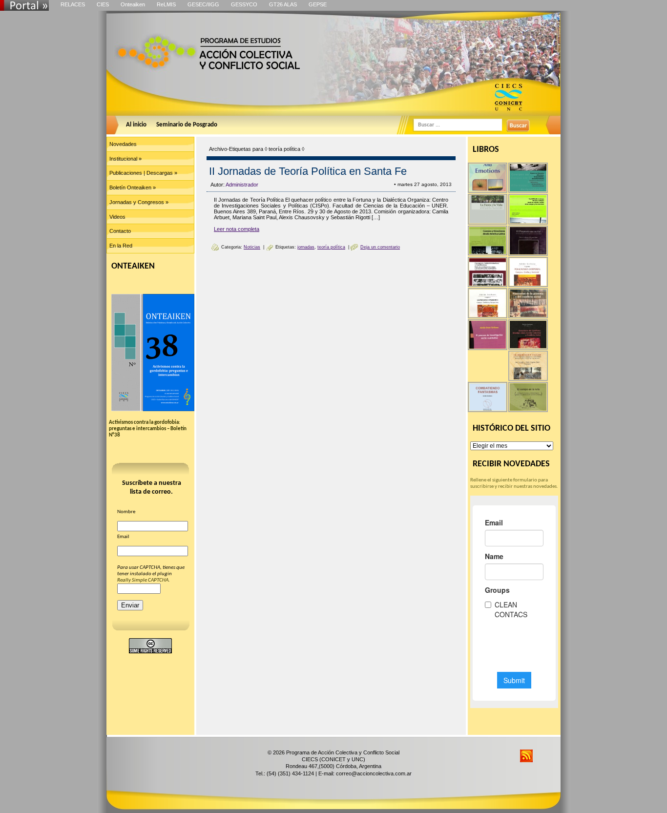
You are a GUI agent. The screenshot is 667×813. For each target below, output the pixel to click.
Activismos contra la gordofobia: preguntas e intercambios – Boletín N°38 (148, 429)
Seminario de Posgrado (186, 125)
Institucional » (125, 159)
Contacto (120, 231)
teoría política (331, 247)
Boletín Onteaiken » (132, 187)
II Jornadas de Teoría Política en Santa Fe (308, 171)
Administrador (242, 185)
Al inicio (136, 125)
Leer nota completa (236, 229)
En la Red (120, 246)
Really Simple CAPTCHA (142, 580)
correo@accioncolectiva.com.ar (374, 773)
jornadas (305, 247)
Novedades (123, 144)
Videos (117, 217)
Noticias (252, 247)
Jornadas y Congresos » (138, 202)
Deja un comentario (380, 247)
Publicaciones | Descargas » (143, 173)
